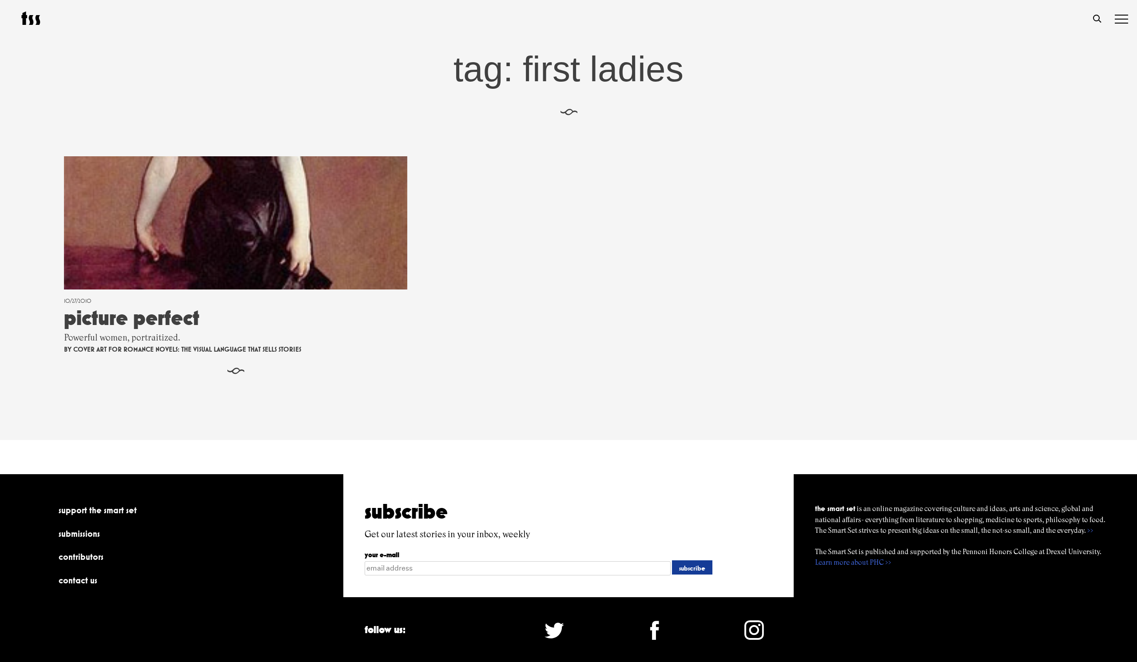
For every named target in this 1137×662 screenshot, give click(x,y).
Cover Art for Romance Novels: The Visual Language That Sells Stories (187, 349)
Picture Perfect (131, 317)
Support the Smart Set (98, 510)
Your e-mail (382, 555)
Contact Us (78, 580)
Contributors (81, 557)
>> (1090, 530)
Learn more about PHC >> (853, 562)
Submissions (79, 533)
